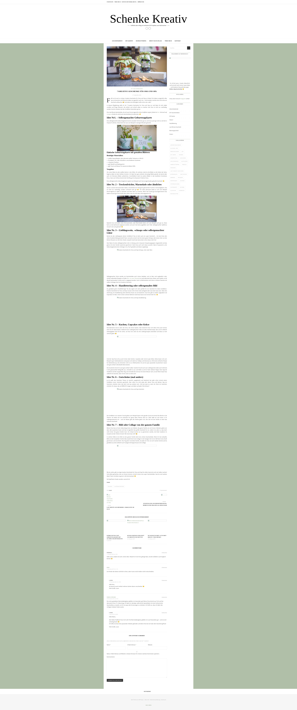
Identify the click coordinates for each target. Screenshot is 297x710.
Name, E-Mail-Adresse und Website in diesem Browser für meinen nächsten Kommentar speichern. (133, 654)
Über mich (117, 1)
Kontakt (178, 41)
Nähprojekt (173, 180)
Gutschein (184, 161)
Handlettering (141, 41)
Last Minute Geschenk (119, 486)
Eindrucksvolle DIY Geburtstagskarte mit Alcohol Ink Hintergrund (115, 537)
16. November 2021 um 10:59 (115, 582)
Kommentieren (111, 657)
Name (109, 645)
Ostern (171, 134)
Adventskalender (173, 109)
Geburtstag (173, 158)
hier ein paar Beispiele (133, 278)
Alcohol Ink (174, 148)
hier (158, 112)
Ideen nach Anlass (155, 41)
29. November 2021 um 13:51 (112, 598)
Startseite (110, 1)
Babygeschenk (174, 151)
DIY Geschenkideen (137, 88)
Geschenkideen (117, 41)
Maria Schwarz (111, 597)
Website (150, 645)
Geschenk (110, 486)
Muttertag (184, 174)
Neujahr (180, 177)
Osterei (182, 180)
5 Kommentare (163, 490)
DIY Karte (173, 154)
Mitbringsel (174, 174)
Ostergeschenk (175, 184)
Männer (172, 177)
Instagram (109, 114)
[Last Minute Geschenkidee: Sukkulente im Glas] (110, 499)
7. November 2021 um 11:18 (112, 569)
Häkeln (184, 164)
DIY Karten (129, 41)
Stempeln (181, 190)
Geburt (171, 120)
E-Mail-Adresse (131, 645)
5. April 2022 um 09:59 (113, 614)
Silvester (173, 190)
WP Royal (141, 699)
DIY (183, 151)
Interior (173, 167)
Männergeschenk (174, 130)
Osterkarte (173, 187)
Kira (108, 567)
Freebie (181, 154)
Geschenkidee (174, 161)
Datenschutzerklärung (129, 1)
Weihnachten (174, 193)
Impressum (141, 1)
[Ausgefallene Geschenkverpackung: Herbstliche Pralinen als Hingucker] (164, 497)
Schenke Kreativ (148, 18)
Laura (110, 490)
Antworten (164, 552)
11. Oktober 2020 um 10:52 (112, 554)
